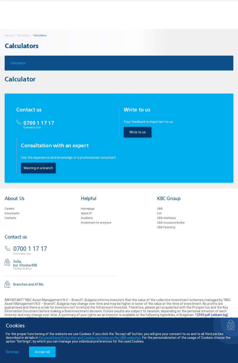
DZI (159, 213)
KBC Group (168, 199)
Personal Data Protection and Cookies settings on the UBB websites (90, 337)
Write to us (137, 132)
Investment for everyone (96, 222)
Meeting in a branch (38, 168)
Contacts (10, 218)
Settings (12, 352)
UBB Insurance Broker (171, 222)
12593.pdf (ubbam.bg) (211, 315)
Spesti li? (86, 213)
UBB (160, 208)
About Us (14, 199)
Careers (9, 208)
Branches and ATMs (28, 284)
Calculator (18, 63)
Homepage (87, 208)
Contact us (16, 237)
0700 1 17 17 (38, 123)
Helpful (88, 199)
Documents (12, 213)
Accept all (42, 352)
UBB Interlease (166, 218)
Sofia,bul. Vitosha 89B (25, 263)
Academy (87, 218)
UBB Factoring (166, 227)
